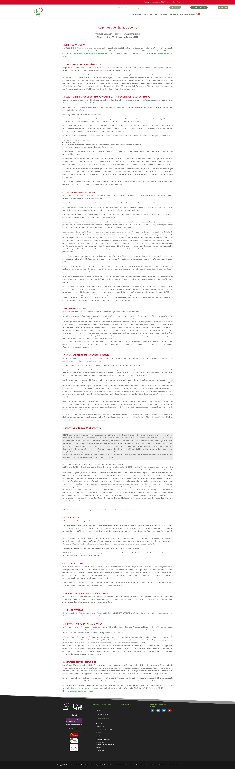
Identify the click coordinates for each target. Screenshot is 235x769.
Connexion (223, 7)
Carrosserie (163, 14)
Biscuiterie (153, 14)
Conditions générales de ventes (117, 765)
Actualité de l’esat (136, 14)
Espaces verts (173, 14)
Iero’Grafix (103, 765)
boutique (151, 8)
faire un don (175, 7)
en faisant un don (150, 2)
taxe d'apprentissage (199, 7)
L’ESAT (146, 14)
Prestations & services (187, 14)
